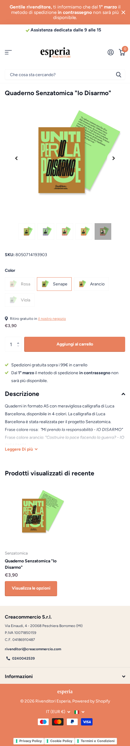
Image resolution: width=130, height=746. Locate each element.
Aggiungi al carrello (75, 344)
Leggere (19, 449)
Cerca (118, 74)
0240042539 (23, 658)
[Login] (110, 52)
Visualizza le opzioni (31, 588)
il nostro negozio (52, 319)
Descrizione (22, 393)
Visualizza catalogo (8, 52)
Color (10, 270)
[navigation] (26, 231)
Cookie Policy (61, 741)
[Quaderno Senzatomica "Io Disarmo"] (36, 514)
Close (123, 12)
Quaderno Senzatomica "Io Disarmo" (31, 564)
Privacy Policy (30, 741)
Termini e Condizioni (98, 741)
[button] (16, 158)
